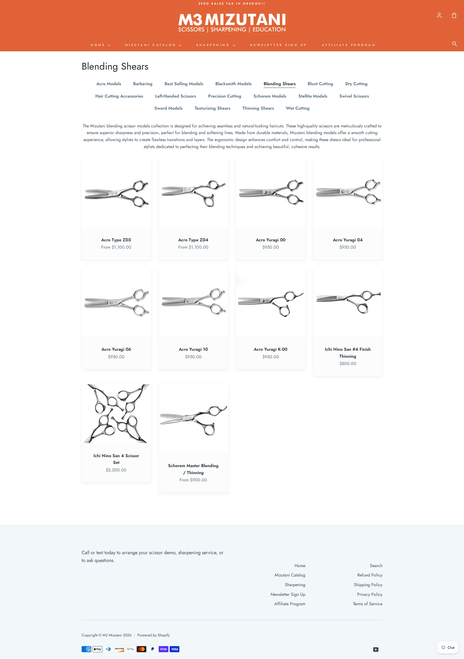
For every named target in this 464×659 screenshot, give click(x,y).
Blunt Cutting (320, 84)
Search (376, 566)
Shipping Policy (368, 585)
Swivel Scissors (354, 96)
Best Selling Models (184, 84)
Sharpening (214, 45)
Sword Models (168, 108)
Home (99, 45)
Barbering (143, 84)
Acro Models (108, 84)
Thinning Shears (258, 108)
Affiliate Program (349, 45)
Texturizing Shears (212, 108)
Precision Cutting (224, 96)
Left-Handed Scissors (175, 96)
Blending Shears (280, 84)
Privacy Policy (369, 594)
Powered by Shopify (153, 635)
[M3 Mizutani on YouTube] (376, 649)
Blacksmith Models (233, 84)
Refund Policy (369, 575)
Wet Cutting (298, 108)
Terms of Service (367, 604)
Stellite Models (312, 96)
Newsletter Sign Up (278, 45)
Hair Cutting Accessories (119, 96)
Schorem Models (269, 96)
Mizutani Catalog (152, 45)
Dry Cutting (356, 84)
